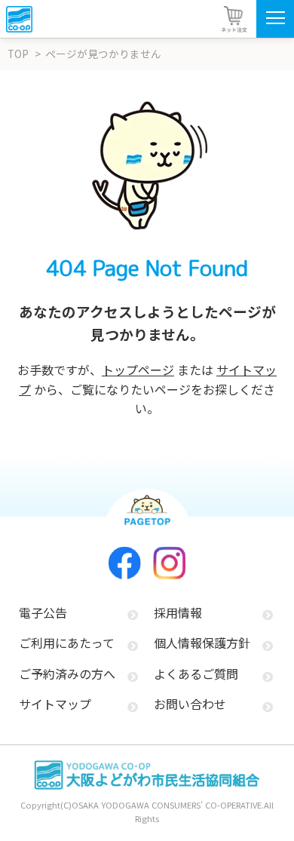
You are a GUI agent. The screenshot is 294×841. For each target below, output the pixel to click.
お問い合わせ (190, 704)
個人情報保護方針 (202, 643)
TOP (18, 53)
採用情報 (178, 612)
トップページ (138, 370)
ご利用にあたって (67, 643)
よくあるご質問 (196, 674)
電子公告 (43, 612)
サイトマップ (55, 704)
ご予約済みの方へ (67, 674)
